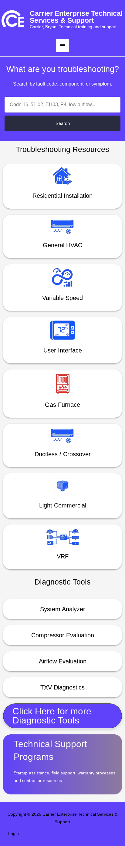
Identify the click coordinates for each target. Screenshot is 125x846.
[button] (62, 715)
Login (13, 833)
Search (63, 123)
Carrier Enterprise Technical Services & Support (76, 16)
